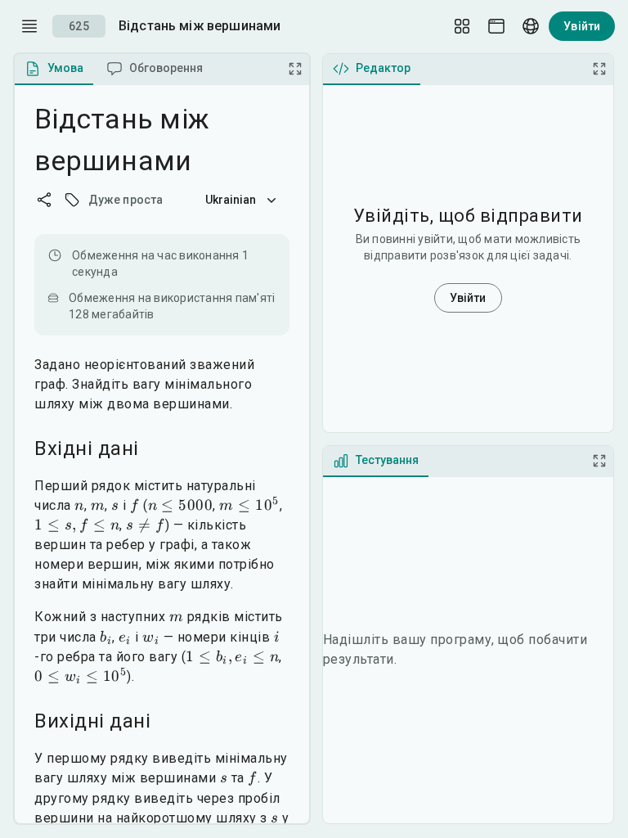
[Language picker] (530, 26)
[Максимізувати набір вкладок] (295, 68)
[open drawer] (29, 26)
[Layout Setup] (462, 26)
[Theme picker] (496, 26)
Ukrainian (231, 199)
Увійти (581, 26)
